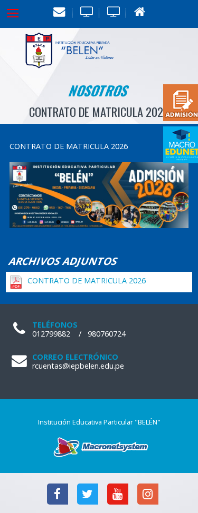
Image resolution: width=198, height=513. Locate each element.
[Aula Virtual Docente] (112, 12)
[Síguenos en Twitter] (85, 495)
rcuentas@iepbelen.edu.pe (78, 366)
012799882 (51, 334)
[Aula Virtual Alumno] (85, 12)
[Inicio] (139, 12)
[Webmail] (58, 12)
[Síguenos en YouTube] (115, 495)
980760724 (107, 334)
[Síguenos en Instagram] (144, 495)
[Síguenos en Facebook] (55, 495)
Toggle (21, 13)
